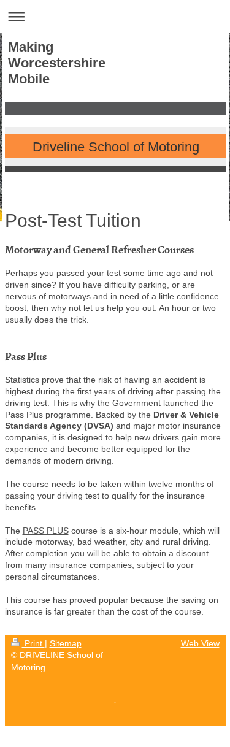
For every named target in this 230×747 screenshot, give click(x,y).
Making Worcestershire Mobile (56, 62)
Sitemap (66, 643)
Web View (200, 643)
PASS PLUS (46, 530)
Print (33, 643)
